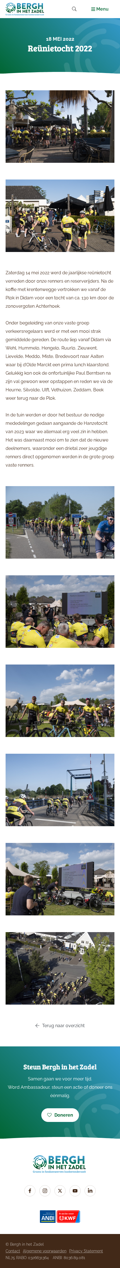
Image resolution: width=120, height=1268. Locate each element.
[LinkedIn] (90, 1190)
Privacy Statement (86, 1251)
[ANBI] (48, 1216)
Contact (13, 1251)
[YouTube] (75, 1190)
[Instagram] (45, 1190)
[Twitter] (60, 1190)
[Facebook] (29, 1190)
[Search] (74, 9)
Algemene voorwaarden (44, 1251)
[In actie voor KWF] (68, 1216)
